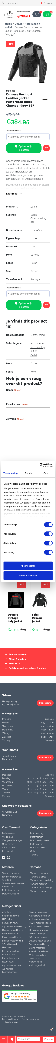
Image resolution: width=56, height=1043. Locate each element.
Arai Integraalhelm (38, 965)
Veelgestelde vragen (12, 840)
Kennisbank (7, 851)
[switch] (48, 533)
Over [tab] (46, 473)
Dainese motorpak (38, 912)
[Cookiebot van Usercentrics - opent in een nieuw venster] (40, 465)
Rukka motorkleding (12, 937)
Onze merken (8, 844)
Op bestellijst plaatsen (26, 148)
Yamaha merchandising (41, 880)
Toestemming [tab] (10, 473)
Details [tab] (28, 473)
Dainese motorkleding (12, 930)
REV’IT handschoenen (39, 926)
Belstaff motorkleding (12, 941)
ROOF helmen (9, 954)
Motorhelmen (36, 837)
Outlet (18, 23)
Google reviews (11, 1022)
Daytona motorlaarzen (40, 941)
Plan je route (45, 703)
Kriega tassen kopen (12, 958)
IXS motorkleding (10, 951)
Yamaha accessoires (40, 873)
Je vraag (15, 418)
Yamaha (34, 855)
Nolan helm (8, 962)
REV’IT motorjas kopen (40, 923)
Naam (13, 390)
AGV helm (7, 912)
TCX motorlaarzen (38, 937)
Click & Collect (9, 847)
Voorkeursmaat (14, 130)
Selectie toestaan (28, 575)
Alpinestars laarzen (11, 965)
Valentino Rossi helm (39, 951)
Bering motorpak (37, 948)
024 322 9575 (13, 3)
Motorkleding (37, 335)
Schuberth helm (10, 923)
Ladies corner (9, 833)
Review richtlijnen (10, 1019)
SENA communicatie (39, 930)
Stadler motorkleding (39, 944)
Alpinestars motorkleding (14, 926)
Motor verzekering (11, 894)
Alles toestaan (28, 566)
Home (8, 23)
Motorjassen (37, 343)
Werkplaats (7, 837)
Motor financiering (11, 890)
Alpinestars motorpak (39, 916)
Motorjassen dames (38, 955)
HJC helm (7, 919)
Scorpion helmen (10, 916)
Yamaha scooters (38, 891)
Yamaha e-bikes (38, 877)
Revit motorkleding (11, 933)
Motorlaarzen (36, 844)
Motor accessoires (39, 847)
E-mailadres (17, 404)
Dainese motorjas (37, 933)
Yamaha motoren (10, 873)
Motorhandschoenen (40, 840)
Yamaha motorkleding (41, 887)
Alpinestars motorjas (39, 919)
